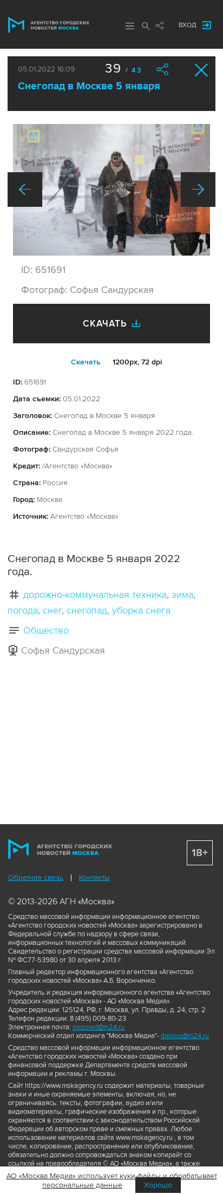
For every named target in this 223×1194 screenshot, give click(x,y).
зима (182, 595)
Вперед (198, 189)
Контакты (94, 877)
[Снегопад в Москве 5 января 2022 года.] (111, 190)
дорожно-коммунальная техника (95, 595)
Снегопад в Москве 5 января (89, 86)
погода (23, 610)
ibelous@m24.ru (185, 1036)
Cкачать (86, 362)
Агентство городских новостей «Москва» (48, 24)
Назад (25, 189)
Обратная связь (35, 877)
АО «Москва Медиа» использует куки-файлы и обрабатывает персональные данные (111, 1180)
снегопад (87, 610)
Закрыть (201, 70)
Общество (46, 630)
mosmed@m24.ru (98, 1027)
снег (52, 610)
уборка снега (141, 610)
